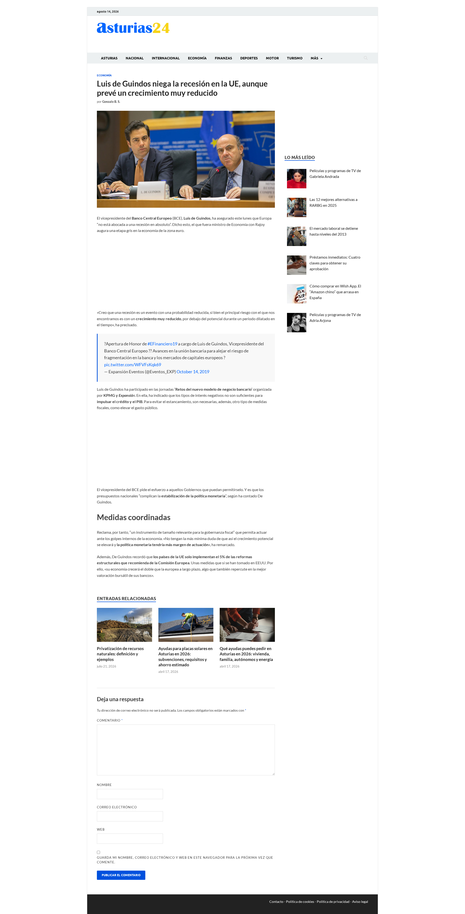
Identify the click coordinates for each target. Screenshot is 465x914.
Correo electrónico (117, 807)
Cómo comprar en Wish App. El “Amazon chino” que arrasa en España (335, 292)
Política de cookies (300, 901)
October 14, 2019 (193, 371)
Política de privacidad (333, 901)
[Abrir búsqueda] (365, 58)
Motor (272, 58)
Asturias (109, 58)
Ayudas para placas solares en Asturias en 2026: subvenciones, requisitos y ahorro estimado (185, 656)
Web (101, 829)
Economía (197, 58)
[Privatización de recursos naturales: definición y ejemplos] (124, 626)
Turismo (294, 58)
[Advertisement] (280, 33)
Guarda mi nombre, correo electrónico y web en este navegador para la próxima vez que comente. (185, 860)
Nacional (135, 58)
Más (314, 58)
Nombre (104, 785)
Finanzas (223, 58)
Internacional (166, 58)
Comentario (110, 720)
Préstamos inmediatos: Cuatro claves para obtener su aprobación (335, 263)
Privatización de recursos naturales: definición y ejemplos (120, 654)
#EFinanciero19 (162, 343)
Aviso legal (360, 901)
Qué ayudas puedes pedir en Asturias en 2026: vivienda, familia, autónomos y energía (246, 654)
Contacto (276, 901)
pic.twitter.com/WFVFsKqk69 (132, 364)
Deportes (249, 58)
